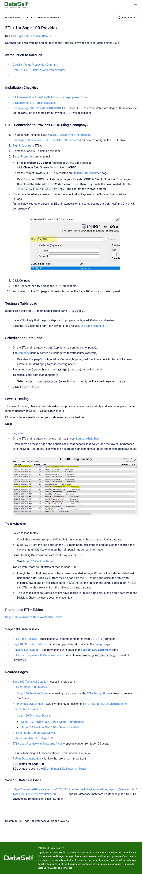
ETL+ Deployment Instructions (71, 134)
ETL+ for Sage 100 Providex (30, 687)
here (75, 184)
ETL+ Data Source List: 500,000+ (43, 17)
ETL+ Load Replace (25, 638)
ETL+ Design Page (98, 693)
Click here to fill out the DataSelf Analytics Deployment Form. (50, 97)
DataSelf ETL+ (12, 17)
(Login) (22, 145)
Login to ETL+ (21, 433)
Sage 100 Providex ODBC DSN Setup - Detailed (50, 727)
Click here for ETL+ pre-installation (34, 102)
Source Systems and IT (27, 709)
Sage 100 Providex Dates (37, 561)
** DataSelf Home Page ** (51, 848)
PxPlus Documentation (27, 758)
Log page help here (92, 325)
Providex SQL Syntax (26, 649)
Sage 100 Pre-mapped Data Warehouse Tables (33, 617)
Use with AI (126, 17)
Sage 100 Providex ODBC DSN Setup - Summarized (49, 140)
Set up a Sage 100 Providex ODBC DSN (37, 108)
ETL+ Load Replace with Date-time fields (37, 655)
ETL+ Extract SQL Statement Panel (106, 703)
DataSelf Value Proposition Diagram (35, 64)
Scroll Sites (43, 868)
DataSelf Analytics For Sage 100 (33, 738)
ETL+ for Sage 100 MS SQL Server (34, 732)
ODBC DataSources (89, 173)
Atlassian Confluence (61, 868)
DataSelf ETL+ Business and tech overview (39, 70)
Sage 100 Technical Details (34, 36)
